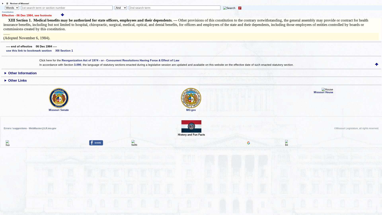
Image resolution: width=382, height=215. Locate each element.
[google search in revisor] (248, 143)
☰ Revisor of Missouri (16, 3)
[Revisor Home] (8, 145)
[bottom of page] (62, 15)
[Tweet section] (134, 144)
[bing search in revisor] (286, 144)
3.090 (77, 64)
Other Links (17, 80)
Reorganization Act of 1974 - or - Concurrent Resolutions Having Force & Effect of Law (120, 60)
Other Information (22, 73)
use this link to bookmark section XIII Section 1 (39, 50)
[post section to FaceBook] (96, 144)
